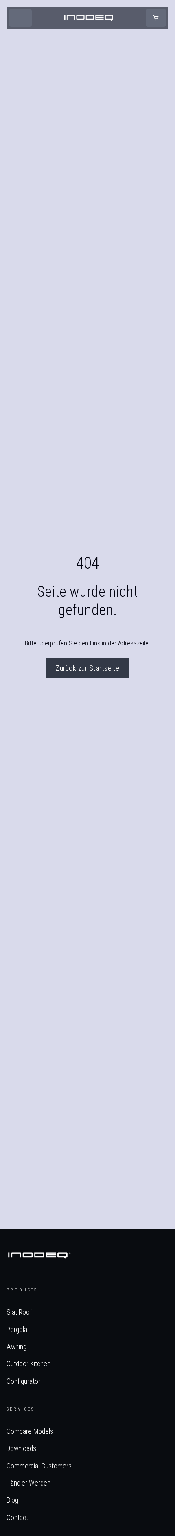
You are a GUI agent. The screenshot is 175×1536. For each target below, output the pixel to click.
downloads (21, 1448)
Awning (16, 1347)
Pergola (17, 1330)
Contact (17, 1518)
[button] (20, 17)
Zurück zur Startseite (87, 668)
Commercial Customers (39, 1466)
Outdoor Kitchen (28, 1364)
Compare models (30, 1431)
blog (12, 1500)
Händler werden (28, 1483)
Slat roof (19, 1312)
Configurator (23, 1381)
